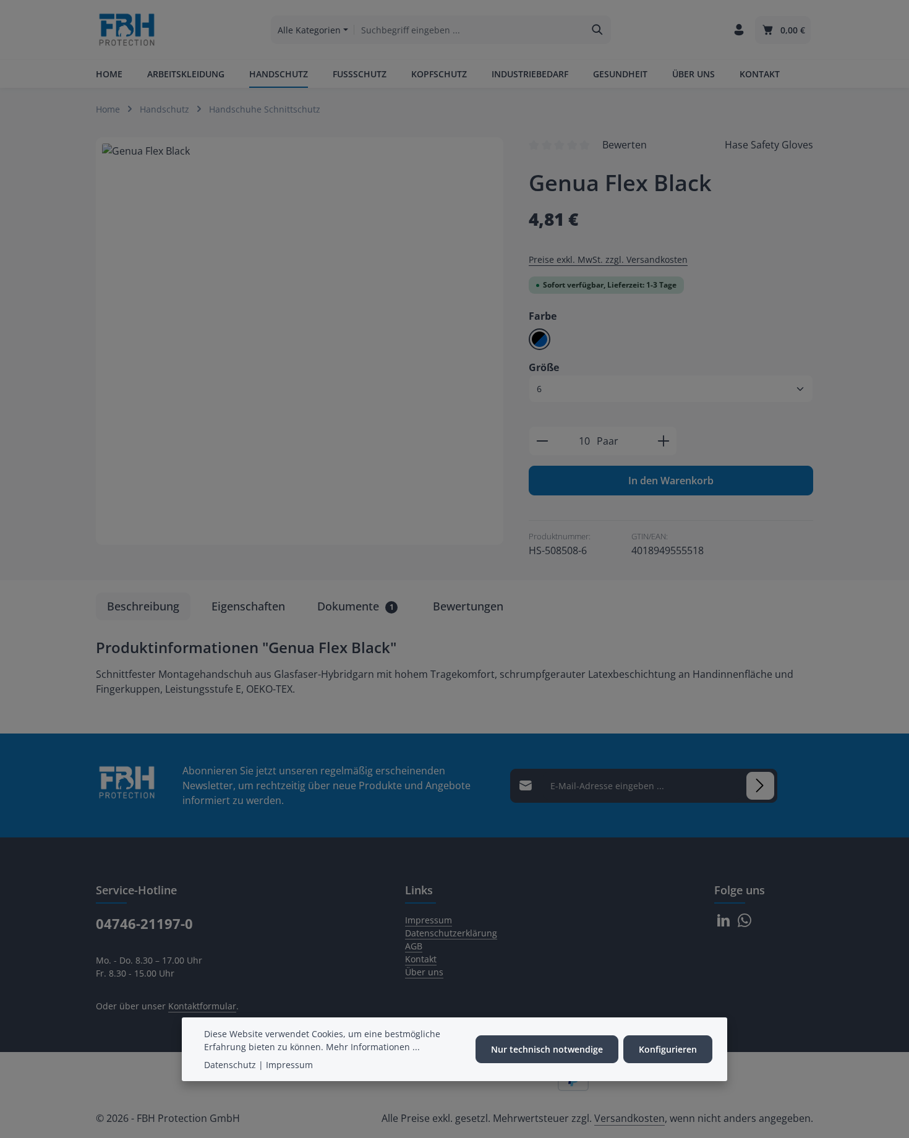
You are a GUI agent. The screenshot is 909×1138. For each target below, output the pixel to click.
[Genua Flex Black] (299, 341)
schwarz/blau (539, 339)
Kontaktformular (202, 1006)
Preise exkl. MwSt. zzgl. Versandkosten (608, 259)
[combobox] (469, 29)
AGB (413, 946)
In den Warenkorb (671, 480)
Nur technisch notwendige (547, 1049)
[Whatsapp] (744, 924)
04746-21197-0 (144, 923)
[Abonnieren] (760, 786)
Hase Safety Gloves (769, 145)
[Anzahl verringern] (542, 441)
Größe (544, 367)
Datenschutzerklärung (451, 933)
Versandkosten (629, 1118)
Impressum (428, 920)
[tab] (143, 606)
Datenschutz (230, 1065)
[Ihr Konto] (739, 30)
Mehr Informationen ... (373, 1047)
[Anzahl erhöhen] (664, 441)
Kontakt (421, 959)
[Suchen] (597, 29)
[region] (299, 341)
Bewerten (624, 145)
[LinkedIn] (725, 924)
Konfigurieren (668, 1049)
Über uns (424, 972)
